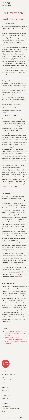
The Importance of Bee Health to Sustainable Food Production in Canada (15, 333)
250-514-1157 (6, 406)
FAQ (3, 377)
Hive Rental (5, 390)
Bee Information (7, 380)
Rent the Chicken (7, 393)
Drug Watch (19, 276)
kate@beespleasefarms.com (11, 408)
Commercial (6, 395)
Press (3, 382)
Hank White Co (22, 417)
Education (5, 398)
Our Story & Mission (8, 375)
